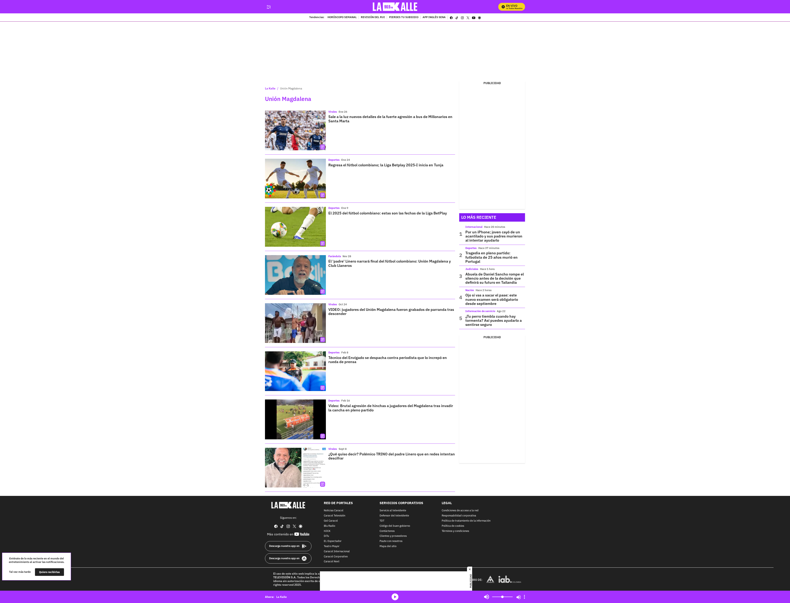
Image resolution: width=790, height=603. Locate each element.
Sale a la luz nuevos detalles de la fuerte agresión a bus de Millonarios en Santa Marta (390, 118)
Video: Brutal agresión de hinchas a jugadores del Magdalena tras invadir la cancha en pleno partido (390, 407)
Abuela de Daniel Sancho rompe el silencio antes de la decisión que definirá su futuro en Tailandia (494, 278)
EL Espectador (333, 541)
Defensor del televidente (394, 515)
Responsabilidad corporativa (459, 515)
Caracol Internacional (337, 551)
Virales (332, 111)
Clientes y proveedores (393, 536)
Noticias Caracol (333, 510)
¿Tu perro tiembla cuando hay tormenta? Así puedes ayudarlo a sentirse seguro (493, 320)
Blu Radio (329, 526)
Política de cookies (453, 526)
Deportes (334, 160)
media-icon (395, 597)
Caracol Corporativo (336, 556)
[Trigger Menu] (268, 6)
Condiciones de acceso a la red (460, 510)
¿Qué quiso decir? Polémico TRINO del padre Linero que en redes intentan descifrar (391, 456)
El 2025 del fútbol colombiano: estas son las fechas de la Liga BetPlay (387, 213)
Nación (469, 290)
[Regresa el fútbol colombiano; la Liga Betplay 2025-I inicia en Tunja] (295, 178)
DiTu (326, 536)
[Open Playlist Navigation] (524, 597)
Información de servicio (480, 311)
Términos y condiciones (455, 531)
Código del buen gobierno (395, 526)
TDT (382, 521)
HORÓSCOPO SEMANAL (342, 17)
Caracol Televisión (334, 515)
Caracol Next (331, 561)
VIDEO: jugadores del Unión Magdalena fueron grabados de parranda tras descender (391, 311)
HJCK (327, 531)
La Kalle (270, 88)
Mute (486, 596)
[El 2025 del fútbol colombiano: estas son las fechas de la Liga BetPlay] (295, 227)
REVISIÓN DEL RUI (373, 17)
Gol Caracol (331, 521)
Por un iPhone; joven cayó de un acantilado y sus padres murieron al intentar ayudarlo (493, 236)
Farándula (334, 256)
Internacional (473, 227)
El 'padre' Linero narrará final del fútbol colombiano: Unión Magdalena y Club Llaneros (389, 263)
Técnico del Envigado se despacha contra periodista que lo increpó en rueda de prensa (387, 359)
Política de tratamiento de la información (466, 521)
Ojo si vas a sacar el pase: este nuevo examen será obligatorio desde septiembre (491, 299)
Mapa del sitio (388, 546)
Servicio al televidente (393, 510)
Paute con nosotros (391, 541)
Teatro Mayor (331, 546)
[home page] (395, 6)
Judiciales (471, 269)
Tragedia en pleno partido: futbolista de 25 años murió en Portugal (491, 257)
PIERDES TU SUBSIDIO (403, 17)
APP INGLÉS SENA (434, 17)
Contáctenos (387, 531)
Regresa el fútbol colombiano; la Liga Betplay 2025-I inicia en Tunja (385, 165)
